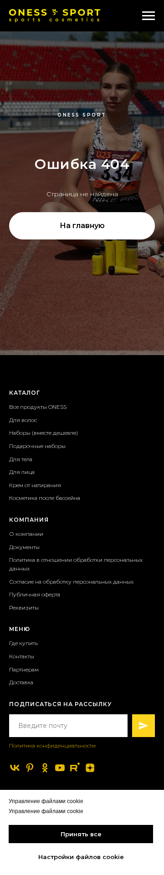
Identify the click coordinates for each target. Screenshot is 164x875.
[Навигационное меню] (148, 15)
